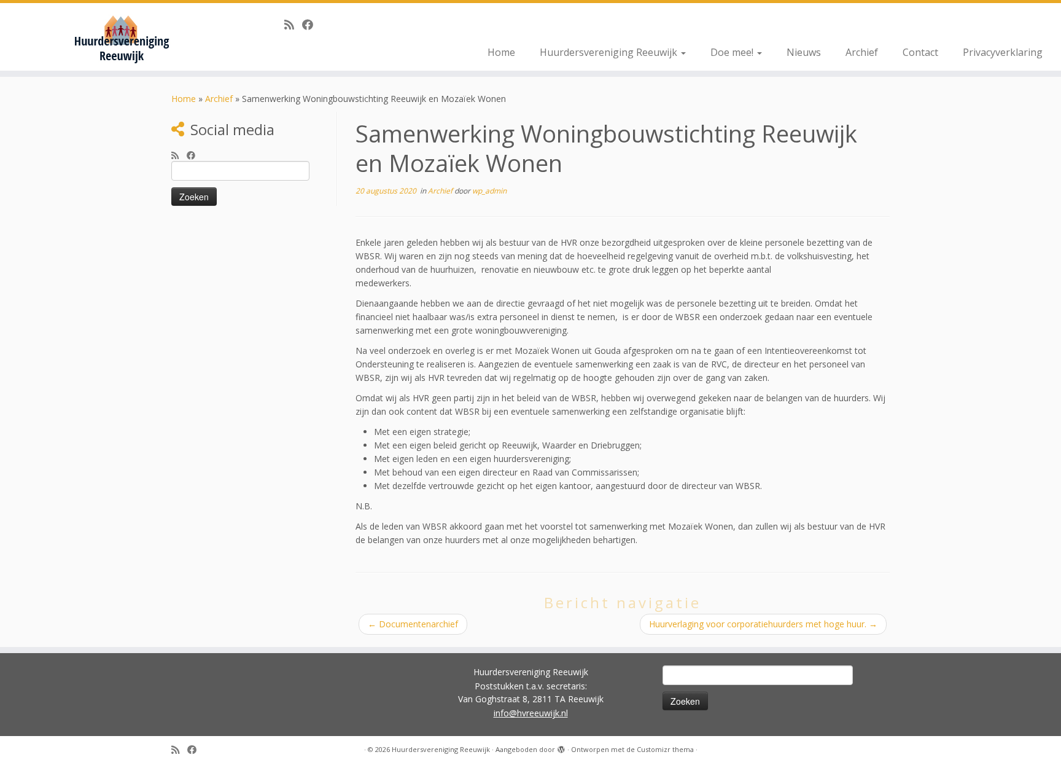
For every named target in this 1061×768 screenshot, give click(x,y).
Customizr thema (665, 749)
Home (501, 52)
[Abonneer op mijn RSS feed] (293, 24)
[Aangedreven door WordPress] (561, 747)
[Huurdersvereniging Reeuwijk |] (122, 37)
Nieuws (804, 52)
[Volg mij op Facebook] (311, 24)
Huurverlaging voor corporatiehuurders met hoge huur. (763, 624)
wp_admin (489, 191)
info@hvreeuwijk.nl (531, 713)
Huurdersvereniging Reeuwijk (610, 52)
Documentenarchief (413, 624)
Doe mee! (733, 52)
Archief (861, 52)
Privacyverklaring (1003, 52)
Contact (920, 52)
